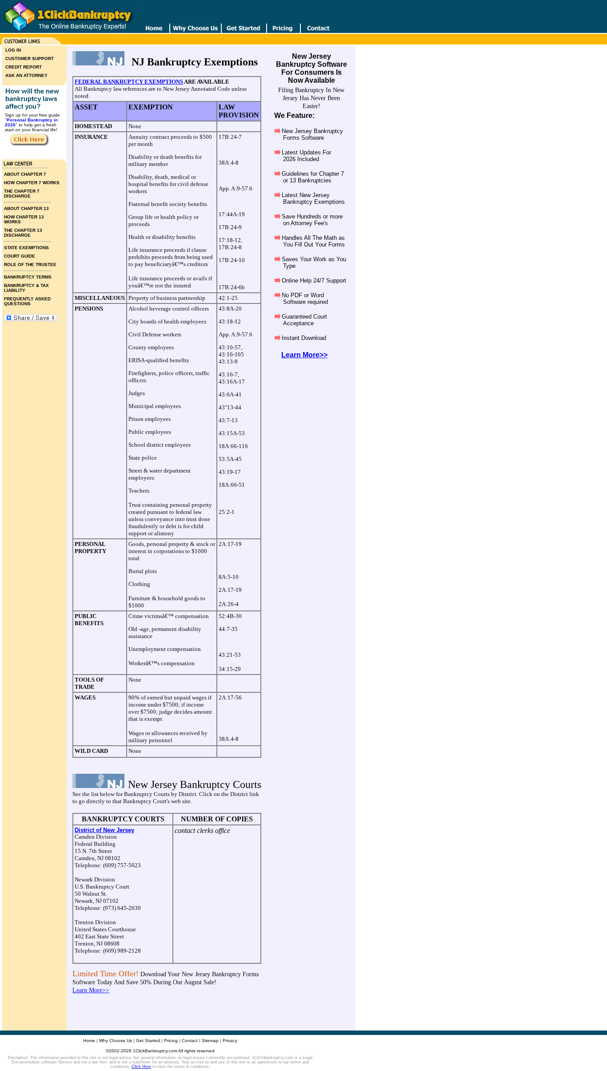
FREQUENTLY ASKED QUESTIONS (27, 301)
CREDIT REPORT (23, 67)
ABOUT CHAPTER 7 (25, 174)
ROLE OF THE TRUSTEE (30, 264)
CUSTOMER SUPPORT (29, 58)
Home (89, 1040)
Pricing (171, 1040)
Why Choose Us (115, 1040)
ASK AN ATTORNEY (26, 75)
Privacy (230, 1040)
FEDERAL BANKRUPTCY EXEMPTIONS (129, 81)
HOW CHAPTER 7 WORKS (32, 182)
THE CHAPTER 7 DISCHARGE (22, 193)
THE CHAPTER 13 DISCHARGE (23, 233)
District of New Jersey (104, 830)
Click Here (141, 1066)
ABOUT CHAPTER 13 (26, 208)
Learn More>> (90, 990)
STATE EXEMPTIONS (26, 247)
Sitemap (210, 1040)
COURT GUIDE (19, 256)
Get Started (148, 1040)
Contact (190, 1040)
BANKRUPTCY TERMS (28, 277)
